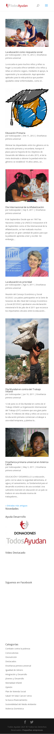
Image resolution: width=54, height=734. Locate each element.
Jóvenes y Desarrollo (14, 678)
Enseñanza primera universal (18, 665)
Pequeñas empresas (32, 730)
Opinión (8, 687)
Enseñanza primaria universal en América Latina (26, 463)
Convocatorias (11, 653)
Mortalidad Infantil (13, 683)
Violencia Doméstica (14, 708)
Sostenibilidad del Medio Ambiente (20, 704)
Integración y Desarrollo (16, 674)
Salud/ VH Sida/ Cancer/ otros (18, 695)
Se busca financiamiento (16, 700)
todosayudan (15, 54)
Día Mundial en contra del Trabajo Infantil (23, 390)
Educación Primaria (15, 132)
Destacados (10, 661)
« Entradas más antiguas (16, 505)
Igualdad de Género (14, 670)
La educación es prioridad (18, 281)
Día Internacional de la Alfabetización (24, 207)
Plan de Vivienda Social (15, 691)
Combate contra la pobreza (17, 648)
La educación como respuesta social (24, 52)
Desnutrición (11, 657)
